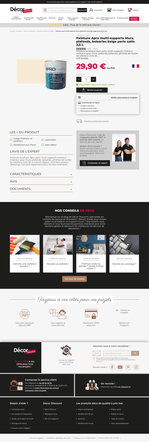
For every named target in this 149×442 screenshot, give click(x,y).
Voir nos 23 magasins (95, 2)
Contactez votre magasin (35, 390)
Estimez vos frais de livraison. (96, 121)
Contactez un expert (97, 163)
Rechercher (82, 10)
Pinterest (128, 367)
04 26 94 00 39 (45, 383)
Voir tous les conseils (74, 279)
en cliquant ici (124, 387)
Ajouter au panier (94, 90)
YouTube (120, 367)
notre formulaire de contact (47, 388)
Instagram (136, 367)
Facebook (112, 367)
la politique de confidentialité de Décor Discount (115, 360)
